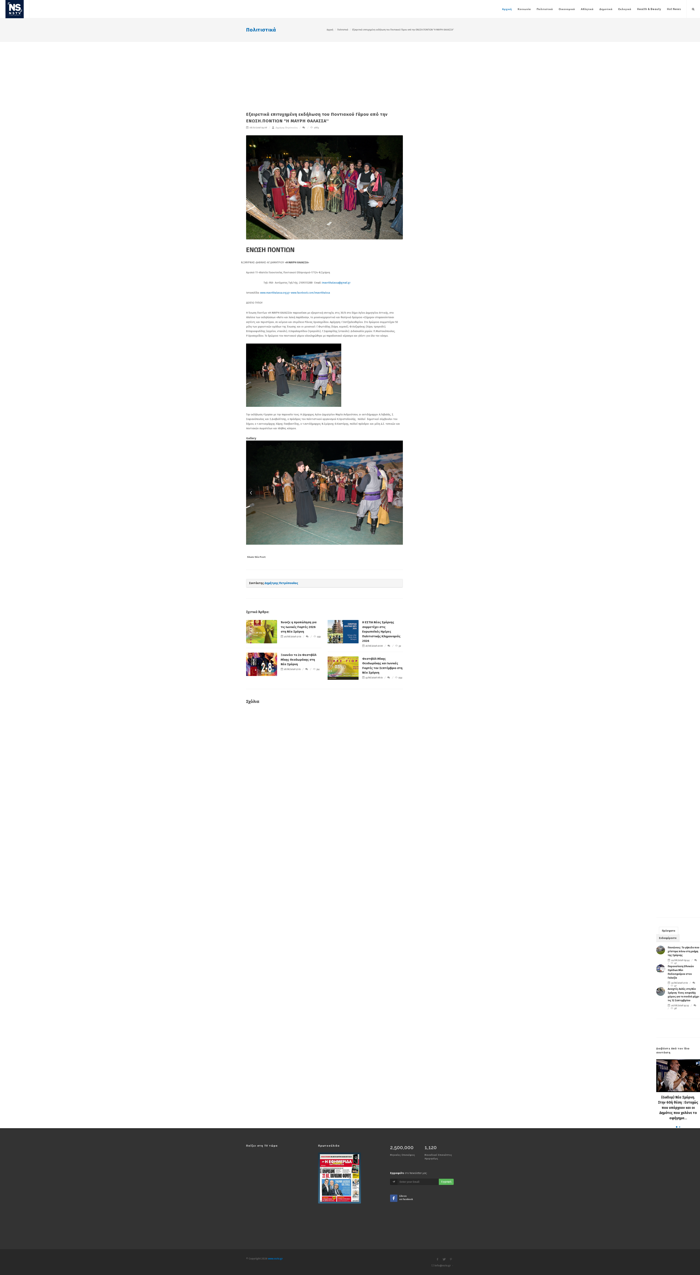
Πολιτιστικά (261, 30)
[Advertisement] (350, 69)
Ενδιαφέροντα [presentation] (667, 938)
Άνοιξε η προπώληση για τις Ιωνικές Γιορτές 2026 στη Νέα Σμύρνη (299, 626)
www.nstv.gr (275, 1258)
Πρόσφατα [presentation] (668, 930)
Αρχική (330, 29)
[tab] (668, 930)
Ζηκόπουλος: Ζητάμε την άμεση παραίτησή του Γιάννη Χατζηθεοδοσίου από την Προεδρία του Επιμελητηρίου (678, 1107)
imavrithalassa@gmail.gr (336, 282)
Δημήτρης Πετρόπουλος (286, 127)
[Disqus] (324, 759)
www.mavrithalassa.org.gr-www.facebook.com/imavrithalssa (295, 292)
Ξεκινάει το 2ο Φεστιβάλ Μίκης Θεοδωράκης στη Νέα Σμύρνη (298, 659)
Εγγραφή (446, 1181)
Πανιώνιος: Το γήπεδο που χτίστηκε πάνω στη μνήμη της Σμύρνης (683, 951)
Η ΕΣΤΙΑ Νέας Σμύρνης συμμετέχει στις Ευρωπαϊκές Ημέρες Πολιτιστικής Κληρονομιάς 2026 (381, 631)
